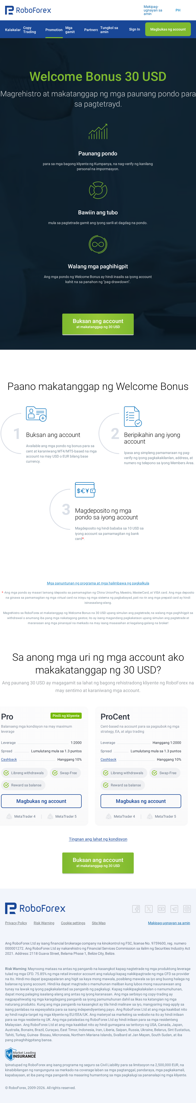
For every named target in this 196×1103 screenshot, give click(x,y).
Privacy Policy (16, 923)
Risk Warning (44, 923)
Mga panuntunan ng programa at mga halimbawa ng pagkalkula (98, 583)
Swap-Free (65, 771)
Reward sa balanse (23, 783)
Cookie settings (73, 923)
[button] (28, 10)
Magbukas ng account (41, 801)
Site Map (99, 923)
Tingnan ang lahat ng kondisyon (98, 839)
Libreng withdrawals (24, 771)
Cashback (9, 759)
